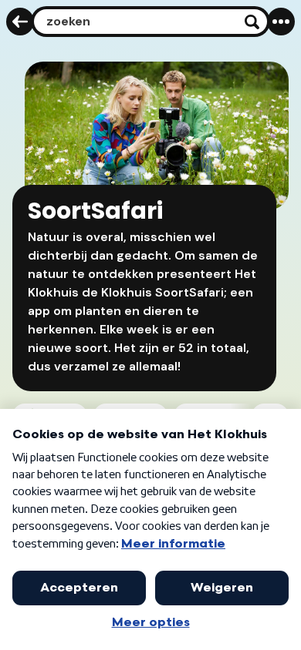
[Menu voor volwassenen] (281, 21)
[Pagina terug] (20, 21)
